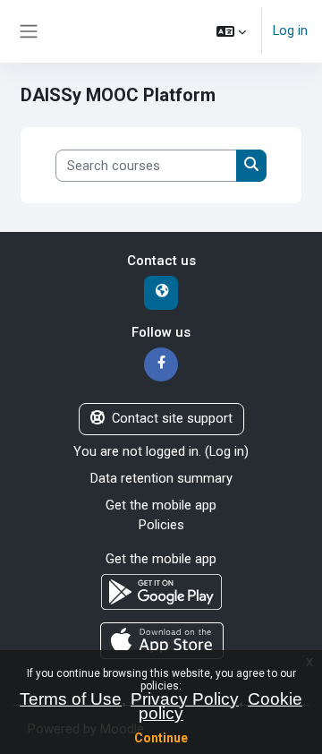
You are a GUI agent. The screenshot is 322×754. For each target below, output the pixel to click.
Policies (161, 525)
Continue (161, 738)
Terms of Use (71, 699)
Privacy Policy (185, 699)
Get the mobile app (161, 505)
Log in (290, 30)
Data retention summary (161, 478)
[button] (231, 31)
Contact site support (172, 418)
